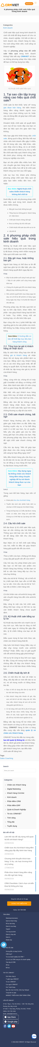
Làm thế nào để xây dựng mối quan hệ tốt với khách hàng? (19, 838)
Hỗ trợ (7, 965)
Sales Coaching (6, 758)
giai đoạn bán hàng (12, 108)
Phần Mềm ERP (13, 805)
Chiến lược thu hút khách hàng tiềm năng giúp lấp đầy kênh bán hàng (19, 849)
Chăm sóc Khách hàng (16, 785)
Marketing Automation (12, 918)
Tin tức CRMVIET (14, 814)
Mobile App (9, 940)
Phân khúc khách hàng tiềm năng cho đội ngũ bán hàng (18, 873)
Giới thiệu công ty (11, 976)
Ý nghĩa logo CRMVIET (12, 979)
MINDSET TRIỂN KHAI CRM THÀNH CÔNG (18, 995)
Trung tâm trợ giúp (11, 992)
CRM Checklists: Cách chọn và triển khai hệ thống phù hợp (19, 884)
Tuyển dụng (12, 826)
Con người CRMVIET (12, 984)
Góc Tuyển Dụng (10, 987)
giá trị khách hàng (18, 355)
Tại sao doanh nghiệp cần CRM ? (15, 957)
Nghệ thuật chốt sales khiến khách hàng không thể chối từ (20, 191)
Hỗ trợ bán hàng (10, 923)
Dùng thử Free (29, 3)
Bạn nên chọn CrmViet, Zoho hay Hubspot (17, 990)
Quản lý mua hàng (11, 926)
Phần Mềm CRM (14, 801)
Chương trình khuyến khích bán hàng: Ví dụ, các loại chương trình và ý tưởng (18, 861)
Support (8, 929)
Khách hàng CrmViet (15, 793)
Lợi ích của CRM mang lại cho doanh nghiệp (18, 959)
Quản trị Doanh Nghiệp (16, 810)
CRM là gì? (9, 954)
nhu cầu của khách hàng (22, 500)
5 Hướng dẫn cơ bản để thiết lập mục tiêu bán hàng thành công (19, 339)
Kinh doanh (8, 28)
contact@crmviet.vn (12, 1013)
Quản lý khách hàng (11, 921)
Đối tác (8, 967)
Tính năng (11, 818)
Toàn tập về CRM (10, 962)
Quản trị (8, 937)
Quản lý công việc (11, 934)
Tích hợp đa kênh (11, 931)
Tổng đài (10, 822)
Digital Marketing (14, 789)
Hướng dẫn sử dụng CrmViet (14, 951)
